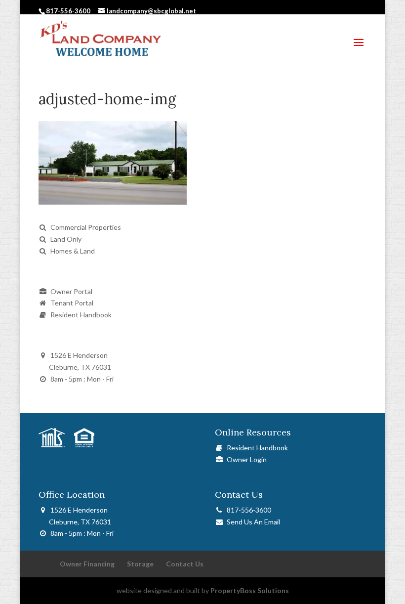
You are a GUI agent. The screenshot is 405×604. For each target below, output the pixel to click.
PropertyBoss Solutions (249, 590)
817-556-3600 (247, 510)
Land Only (65, 239)
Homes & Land (72, 251)
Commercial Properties (85, 227)
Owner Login (245, 459)
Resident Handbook (81, 314)
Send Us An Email (252, 522)
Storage (140, 564)
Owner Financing (87, 564)
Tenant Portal (71, 303)
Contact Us (184, 564)
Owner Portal (71, 291)
